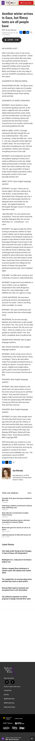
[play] (3, 739)
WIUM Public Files (9, 699)
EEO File (6, 694)
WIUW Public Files (9, 703)
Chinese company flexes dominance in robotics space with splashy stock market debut (16, 570)
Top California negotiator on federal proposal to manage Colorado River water (16, 598)
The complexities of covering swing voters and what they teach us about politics (17, 580)
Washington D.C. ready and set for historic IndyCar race (17, 561)
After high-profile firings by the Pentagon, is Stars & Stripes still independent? (17, 552)
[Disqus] (17, 636)
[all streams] (32, 738)
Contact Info (7, 690)
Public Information (9, 707)
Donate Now (27, 3)
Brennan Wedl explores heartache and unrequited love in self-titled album (15, 589)
